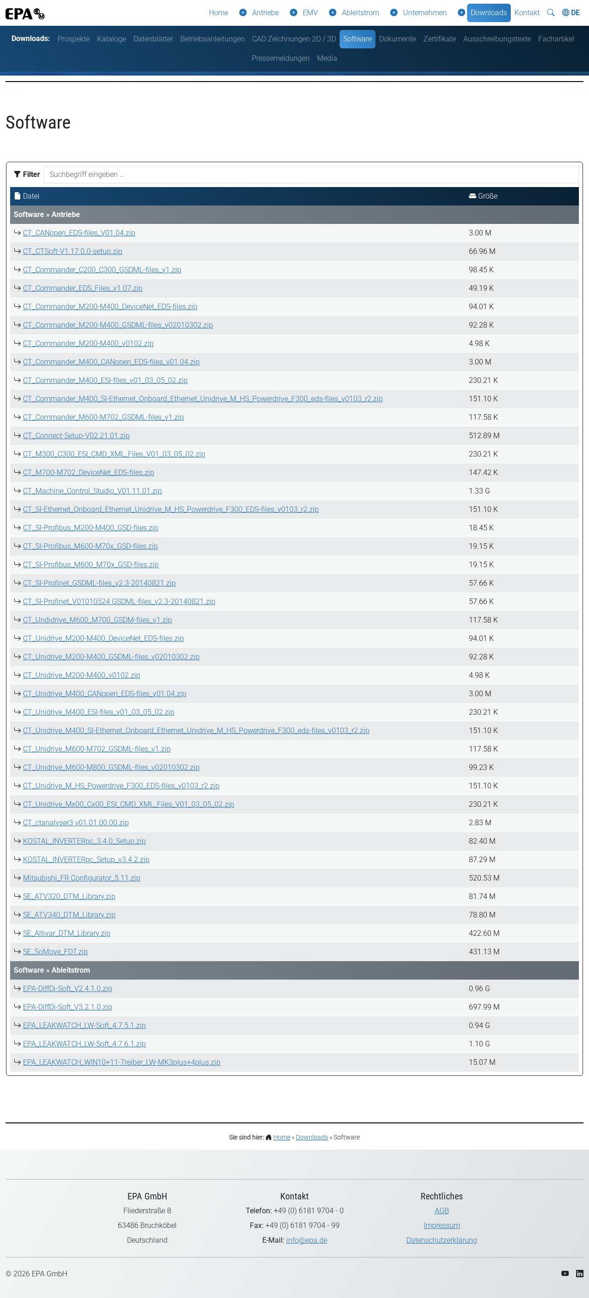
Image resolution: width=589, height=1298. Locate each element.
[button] (241, 13)
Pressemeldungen (281, 58)
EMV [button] (310, 12)
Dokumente (397, 39)
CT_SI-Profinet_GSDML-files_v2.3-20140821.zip (99, 583)
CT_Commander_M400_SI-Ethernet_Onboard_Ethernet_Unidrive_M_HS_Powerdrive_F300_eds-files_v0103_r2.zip (203, 398)
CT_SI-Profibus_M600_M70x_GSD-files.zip (91, 564)
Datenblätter (153, 39)
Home (218, 12)
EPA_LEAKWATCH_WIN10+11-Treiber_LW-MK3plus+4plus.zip (121, 1062)
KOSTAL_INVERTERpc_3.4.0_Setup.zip (84, 841)
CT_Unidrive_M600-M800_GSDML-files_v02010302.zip (111, 767)
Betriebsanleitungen (212, 39)
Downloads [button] (489, 12)
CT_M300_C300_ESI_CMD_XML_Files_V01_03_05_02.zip (114, 454)
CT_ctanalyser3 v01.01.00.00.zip (76, 822)
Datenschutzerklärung (441, 1240)
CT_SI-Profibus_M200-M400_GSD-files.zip (90, 527)
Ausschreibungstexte (497, 39)
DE (574, 12)
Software (357, 39)
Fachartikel (556, 39)
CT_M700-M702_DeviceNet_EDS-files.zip (88, 472)
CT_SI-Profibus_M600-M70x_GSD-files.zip (90, 546)
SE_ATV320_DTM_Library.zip (69, 896)
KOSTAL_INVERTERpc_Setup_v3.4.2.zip (86, 859)
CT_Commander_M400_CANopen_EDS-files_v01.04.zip (111, 362)
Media (327, 58)
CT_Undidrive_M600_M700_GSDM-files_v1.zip (97, 620)
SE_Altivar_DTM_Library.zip (66, 933)
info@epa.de (306, 1240)
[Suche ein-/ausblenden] (550, 13)
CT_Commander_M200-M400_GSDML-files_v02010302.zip (118, 325)
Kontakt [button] (527, 12)
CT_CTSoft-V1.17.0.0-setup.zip (72, 251)
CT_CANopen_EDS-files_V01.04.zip (79, 233)
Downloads (312, 1137)
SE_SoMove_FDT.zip (55, 951)
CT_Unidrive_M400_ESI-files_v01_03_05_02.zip (98, 712)
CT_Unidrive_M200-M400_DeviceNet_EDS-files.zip (103, 638)
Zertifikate (439, 39)
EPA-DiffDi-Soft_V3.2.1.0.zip (67, 1007)
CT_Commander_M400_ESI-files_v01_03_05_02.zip (105, 380)
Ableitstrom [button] (360, 12)
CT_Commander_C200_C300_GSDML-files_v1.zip (102, 269)
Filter (30, 174)
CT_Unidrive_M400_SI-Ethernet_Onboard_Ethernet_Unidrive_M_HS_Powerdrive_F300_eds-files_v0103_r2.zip (196, 730)
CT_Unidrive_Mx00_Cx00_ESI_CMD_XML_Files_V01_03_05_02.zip (128, 804)
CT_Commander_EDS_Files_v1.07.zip (83, 288)
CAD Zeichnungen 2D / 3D (294, 39)
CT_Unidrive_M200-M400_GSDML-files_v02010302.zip (111, 656)
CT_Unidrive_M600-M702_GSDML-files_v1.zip (97, 749)
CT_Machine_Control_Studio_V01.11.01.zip (92, 491)
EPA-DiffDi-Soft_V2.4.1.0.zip (67, 988)
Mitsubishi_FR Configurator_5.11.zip (81, 878)
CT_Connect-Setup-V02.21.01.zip (76, 435)
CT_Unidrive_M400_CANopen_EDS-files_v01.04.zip (104, 693)
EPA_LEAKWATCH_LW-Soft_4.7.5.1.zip (84, 1025)
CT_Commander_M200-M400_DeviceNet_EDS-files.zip (110, 306)
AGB (442, 1210)
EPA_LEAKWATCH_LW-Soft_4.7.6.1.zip (84, 1044)
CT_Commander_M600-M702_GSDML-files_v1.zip (103, 417)
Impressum (442, 1225)
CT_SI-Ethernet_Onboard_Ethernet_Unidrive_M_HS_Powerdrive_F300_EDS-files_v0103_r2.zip (171, 509)
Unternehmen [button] (425, 12)
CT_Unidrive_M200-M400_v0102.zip (81, 675)
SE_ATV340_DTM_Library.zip (69, 914)
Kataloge (111, 39)
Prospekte (74, 39)
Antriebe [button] (265, 12)
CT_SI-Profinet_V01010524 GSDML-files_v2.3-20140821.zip (119, 601)
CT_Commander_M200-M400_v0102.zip (88, 343)
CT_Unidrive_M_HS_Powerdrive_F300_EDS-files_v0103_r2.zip (121, 785)
